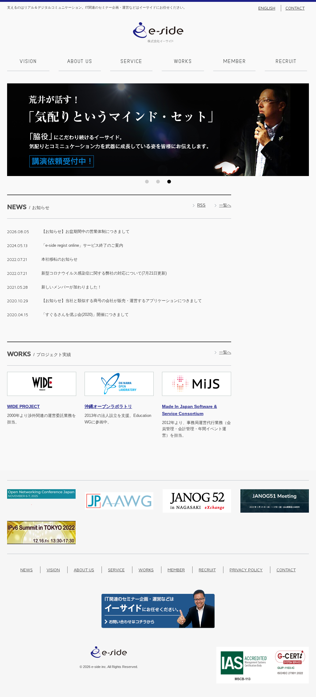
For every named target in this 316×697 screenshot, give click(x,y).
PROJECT (23, 406)
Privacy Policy (246, 569)
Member (234, 62)
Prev (14, 129)
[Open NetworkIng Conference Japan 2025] (41, 503)
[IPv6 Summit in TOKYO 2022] (41, 542)
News (26, 569)
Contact (295, 8)
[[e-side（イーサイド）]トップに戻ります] (158, 41)
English (266, 8)
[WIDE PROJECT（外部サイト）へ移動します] (41, 399)
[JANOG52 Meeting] (197, 511)
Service (131, 62)
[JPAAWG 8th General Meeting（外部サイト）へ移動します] (119, 511)
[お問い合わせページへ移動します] (158, 626)
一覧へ (225, 205)
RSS (201, 205)
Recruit (286, 62)
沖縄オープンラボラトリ (108, 406)
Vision (28, 62)
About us (79, 62)
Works (183, 62)
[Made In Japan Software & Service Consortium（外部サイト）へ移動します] (196, 399)
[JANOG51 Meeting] (274, 511)
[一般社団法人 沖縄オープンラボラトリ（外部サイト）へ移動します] (119, 399)
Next (302, 129)
